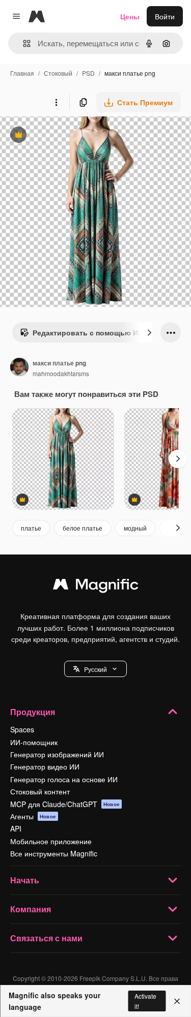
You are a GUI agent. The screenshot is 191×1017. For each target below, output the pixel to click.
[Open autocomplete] (23, 43)
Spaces (22, 729)
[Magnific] (96, 586)
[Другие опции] (56, 102)
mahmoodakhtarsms (61, 373)
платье (31, 527)
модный (135, 527)
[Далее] (149, 332)
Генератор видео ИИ (44, 766)
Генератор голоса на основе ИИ (64, 779)
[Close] (177, 1001)
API (15, 828)
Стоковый (58, 73)
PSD (88, 73)
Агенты (33, 816)
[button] (95, 669)
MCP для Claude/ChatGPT (65, 804)
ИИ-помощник (34, 742)
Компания (30, 909)
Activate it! (145, 1001)
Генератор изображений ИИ (57, 754)
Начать (24, 880)
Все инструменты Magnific (53, 853)
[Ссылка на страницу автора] (19, 368)
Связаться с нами (46, 938)
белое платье (82, 527)
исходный (68, 136)
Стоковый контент (40, 791)
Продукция (32, 712)
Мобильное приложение (51, 841)
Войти (165, 16)
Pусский (95, 669)
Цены (130, 16)
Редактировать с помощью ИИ (81, 335)
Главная (22, 73)
